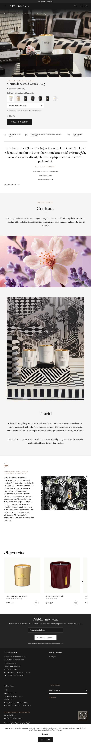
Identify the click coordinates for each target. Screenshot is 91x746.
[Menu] (5, 6)
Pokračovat (52, 697)
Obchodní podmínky (11, 669)
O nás (6, 690)
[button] (87, 43)
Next (57, 98)
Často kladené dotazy (12, 666)
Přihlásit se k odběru (45, 637)
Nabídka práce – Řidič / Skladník (16, 702)
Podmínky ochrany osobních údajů (17, 672)
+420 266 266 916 (10, 715)
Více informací (57, 730)
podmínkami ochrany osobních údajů (53, 643)
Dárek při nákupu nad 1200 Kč (45, 1)
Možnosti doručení (35, 111)
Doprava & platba (10, 663)
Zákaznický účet (10, 693)
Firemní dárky (9, 699)
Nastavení (45, 734)
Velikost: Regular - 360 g (17, 105)
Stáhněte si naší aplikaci (13, 696)
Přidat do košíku (20, 122)
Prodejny (52, 657)
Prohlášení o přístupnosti (14, 675)
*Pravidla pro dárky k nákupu (15, 657)
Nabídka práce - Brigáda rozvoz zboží (17, 706)
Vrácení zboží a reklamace (14, 660)
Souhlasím (45, 740)
